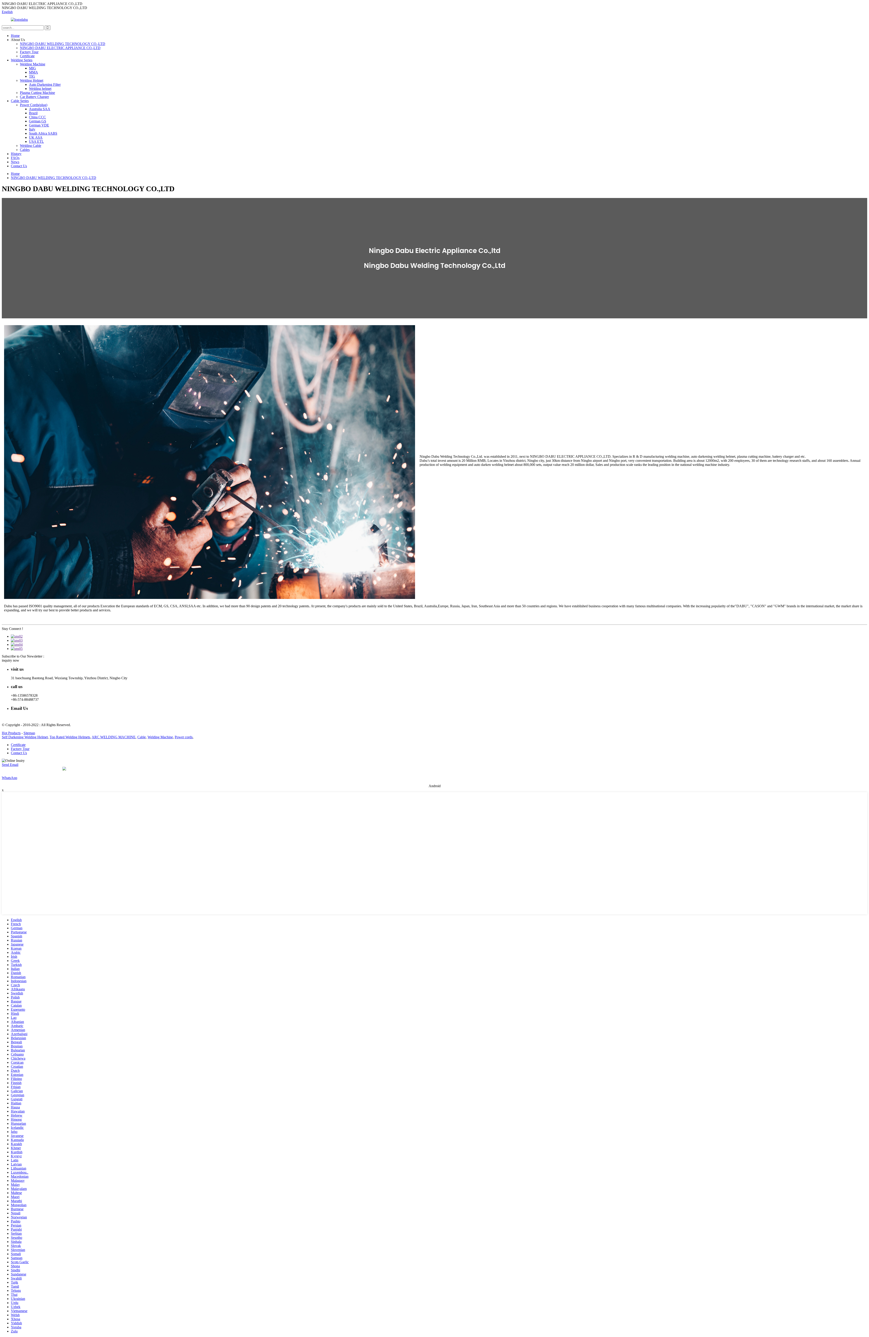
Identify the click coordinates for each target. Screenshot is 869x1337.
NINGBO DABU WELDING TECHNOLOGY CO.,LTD (62, 44)
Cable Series (20, 101)
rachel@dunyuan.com (26, 717)
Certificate (27, 56)
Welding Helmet (31, 80)
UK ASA (36, 137)
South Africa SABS (43, 133)
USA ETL (36, 141)
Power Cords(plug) (33, 105)
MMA (33, 72)
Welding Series (21, 60)
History (16, 154)
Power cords (184, 737)
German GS (37, 121)
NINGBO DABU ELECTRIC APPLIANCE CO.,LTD (60, 48)
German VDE (39, 125)
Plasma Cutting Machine (37, 93)
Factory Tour (29, 52)
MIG (32, 68)
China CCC (37, 117)
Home (15, 36)
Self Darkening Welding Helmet (25, 737)
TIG (32, 76)
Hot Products (11, 733)
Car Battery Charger (34, 97)
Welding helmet (40, 89)
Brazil (33, 113)
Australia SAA (39, 109)
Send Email (10, 765)
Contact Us (19, 166)
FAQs (15, 158)
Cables (25, 150)
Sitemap (29, 733)
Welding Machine (32, 64)
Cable (141, 737)
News (15, 162)
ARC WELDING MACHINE (114, 737)
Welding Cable (30, 146)
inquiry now (10, 660)
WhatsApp (9, 778)
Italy (32, 129)
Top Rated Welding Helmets (70, 737)
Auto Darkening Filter (45, 84)
